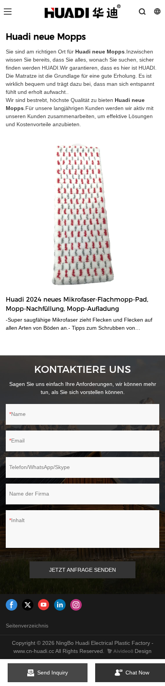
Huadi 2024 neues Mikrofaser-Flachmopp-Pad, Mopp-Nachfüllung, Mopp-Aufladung (77, 304)
